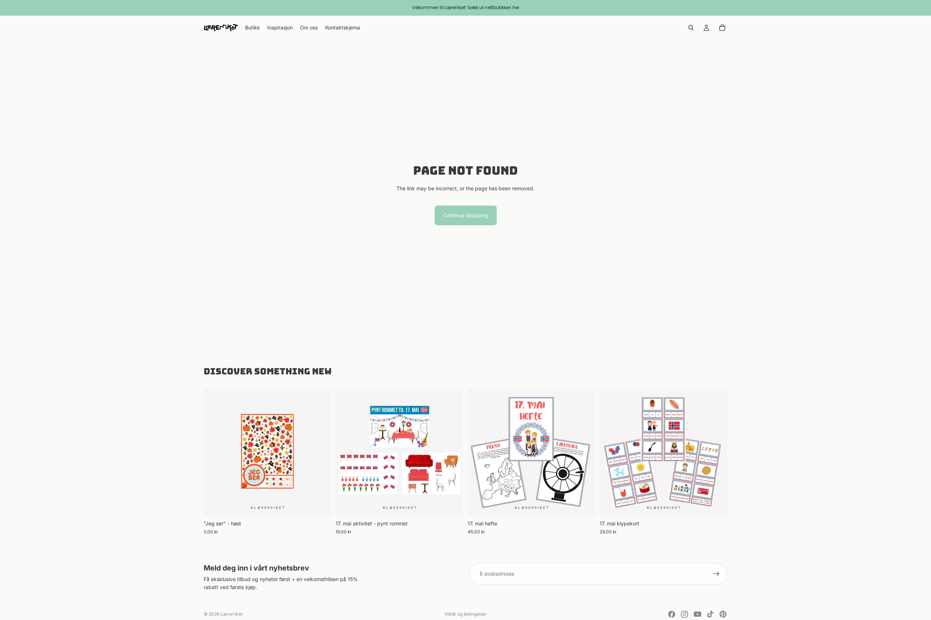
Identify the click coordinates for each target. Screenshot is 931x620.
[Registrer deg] (716, 573)
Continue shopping (465, 215)
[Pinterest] (723, 614)
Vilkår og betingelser (465, 614)
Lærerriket (231, 614)
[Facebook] (671, 614)
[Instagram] (684, 614)
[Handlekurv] (722, 28)
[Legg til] (320, 505)
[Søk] (691, 28)
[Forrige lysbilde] (346, 453)
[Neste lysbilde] (452, 453)
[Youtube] (697, 614)
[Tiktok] (710, 614)
